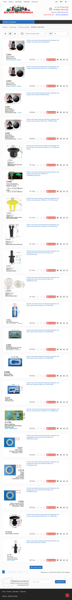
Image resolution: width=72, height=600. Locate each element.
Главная (4, 27)
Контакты (35, 1)
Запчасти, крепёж (23, 27)
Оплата (11, 1)
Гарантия (27, 1)
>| (26, 572)
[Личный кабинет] (67, 1)
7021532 (60, 10)
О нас (5, 1)
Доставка (18, 1)
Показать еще (37, 567)
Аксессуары (12, 27)
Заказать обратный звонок (59, 12)
